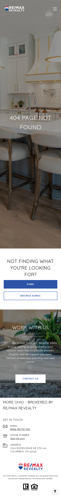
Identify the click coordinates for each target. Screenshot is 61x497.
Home (30, 284)
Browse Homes (30, 296)
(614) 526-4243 (17, 438)
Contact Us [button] (30, 379)
